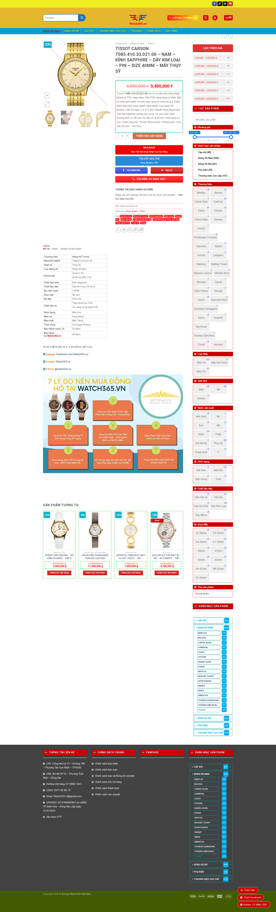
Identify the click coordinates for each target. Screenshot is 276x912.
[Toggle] (231, 620)
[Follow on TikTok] (219, 3)
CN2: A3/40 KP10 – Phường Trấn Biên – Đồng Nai (63, 775)
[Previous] (48, 74)
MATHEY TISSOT (206, 676)
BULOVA (202, 638)
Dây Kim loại (125, 216)
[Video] (47, 95)
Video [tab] (55, 249)
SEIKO (201, 690)
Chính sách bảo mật (106, 769)
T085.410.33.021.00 (142, 219)
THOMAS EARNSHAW (208, 700)
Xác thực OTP (54, 816)
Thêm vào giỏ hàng (149, 135)
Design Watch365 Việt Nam (76, 894)
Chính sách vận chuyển (107, 794)
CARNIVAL (203, 647)
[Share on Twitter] (124, 230)
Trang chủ (121, 43)
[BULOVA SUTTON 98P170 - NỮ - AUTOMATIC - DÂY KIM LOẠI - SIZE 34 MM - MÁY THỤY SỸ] (166, 530)
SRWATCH (203, 695)
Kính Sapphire (156, 216)
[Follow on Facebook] (214, 3)
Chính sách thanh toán (107, 788)
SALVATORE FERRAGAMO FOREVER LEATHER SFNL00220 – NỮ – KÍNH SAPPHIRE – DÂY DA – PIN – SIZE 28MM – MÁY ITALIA (95, 557)
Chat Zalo (249, 890)
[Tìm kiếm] (205, 17)
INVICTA (202, 671)
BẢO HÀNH (172, 31)
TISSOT (202, 710)
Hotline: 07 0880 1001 (255, 904)
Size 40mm (126, 219)
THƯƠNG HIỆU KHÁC (208, 705)
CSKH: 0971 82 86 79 (58, 790)
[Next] (105, 74)
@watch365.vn (63, 369)
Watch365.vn (54, 336)
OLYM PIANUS (204, 681)
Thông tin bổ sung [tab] (70, 249)
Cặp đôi (89, 31)
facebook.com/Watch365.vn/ (72, 354)
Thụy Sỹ (135, 223)
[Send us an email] (225, 3)
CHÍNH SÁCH (153, 31)
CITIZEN (202, 657)
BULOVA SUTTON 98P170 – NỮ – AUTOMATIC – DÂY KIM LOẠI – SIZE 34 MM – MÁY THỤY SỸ (166, 557)
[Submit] (82, 17)
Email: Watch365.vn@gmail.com (63, 796)
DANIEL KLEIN (204, 662)
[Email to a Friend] (129, 230)
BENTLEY (202, 633)
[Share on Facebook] (118, 230)
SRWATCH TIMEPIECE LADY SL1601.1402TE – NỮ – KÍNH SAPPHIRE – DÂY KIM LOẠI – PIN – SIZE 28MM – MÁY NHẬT (130, 557)
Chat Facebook (252, 897)
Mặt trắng (169, 216)
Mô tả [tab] (46, 249)
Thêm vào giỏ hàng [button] (59, 573)
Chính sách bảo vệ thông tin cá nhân (114, 775)
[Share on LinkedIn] (141, 230)
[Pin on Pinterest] (135, 230)
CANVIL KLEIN (204, 642)
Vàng (143, 223)
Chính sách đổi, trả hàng (108, 781)
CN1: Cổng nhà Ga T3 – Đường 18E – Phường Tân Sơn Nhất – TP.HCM (64, 765)
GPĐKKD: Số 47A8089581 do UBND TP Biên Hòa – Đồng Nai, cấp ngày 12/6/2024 (65, 806)
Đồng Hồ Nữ (72, 31)
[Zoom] (47, 104)
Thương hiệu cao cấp (112, 31)
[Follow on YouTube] (230, 3)
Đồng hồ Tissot (141, 216)
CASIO (201, 652)
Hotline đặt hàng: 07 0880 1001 (64, 784)
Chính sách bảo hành (106, 763)
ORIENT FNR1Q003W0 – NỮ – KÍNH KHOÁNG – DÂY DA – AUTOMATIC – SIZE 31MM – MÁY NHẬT (59, 557)
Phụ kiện (136, 31)
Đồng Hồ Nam (51, 31)
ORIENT (201, 686)
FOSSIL (201, 666)
